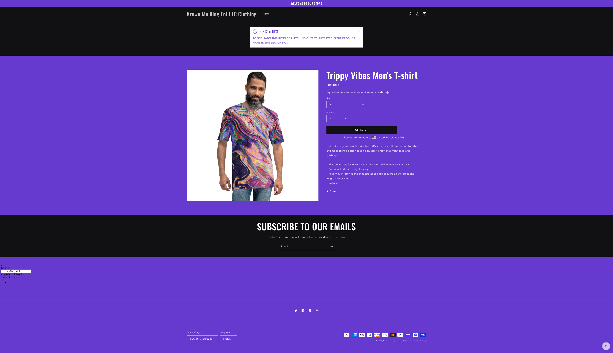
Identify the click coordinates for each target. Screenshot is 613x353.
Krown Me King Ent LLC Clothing (396, 341)
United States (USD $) (201, 339)
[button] (410, 13)
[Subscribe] (331, 246)
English (227, 339)
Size (328, 98)
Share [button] (333, 191)
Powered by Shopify (418, 341)
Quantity (330, 112)
